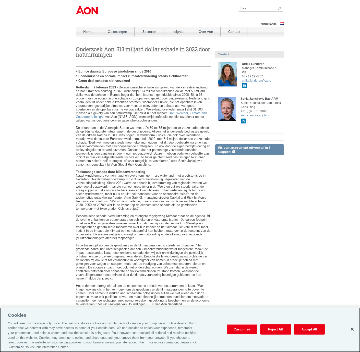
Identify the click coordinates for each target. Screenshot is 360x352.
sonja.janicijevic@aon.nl (257, 115)
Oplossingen (117, 32)
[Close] (352, 329)
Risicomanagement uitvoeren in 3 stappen (244, 149)
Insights (177, 32)
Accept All (309, 329)
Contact (234, 32)
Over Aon (206, 32)
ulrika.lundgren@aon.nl (257, 80)
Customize (242, 329)
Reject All (275, 329)
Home (88, 32)
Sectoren (149, 32)
